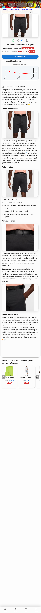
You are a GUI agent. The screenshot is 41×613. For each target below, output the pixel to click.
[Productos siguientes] (37, 377)
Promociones (21, 5)
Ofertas (11, 5)
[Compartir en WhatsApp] (13, 40)
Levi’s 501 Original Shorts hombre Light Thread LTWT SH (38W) (26, 378)
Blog (30, 5)
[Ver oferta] (20, 26)
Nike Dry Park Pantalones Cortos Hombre (9, 378)
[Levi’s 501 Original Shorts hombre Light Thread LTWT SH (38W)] (26, 371)
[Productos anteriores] (4, 377)
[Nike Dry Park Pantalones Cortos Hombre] (9, 371)
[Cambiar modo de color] (38, 5)
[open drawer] (2, 5)
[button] (5, 10)
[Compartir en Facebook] (22, 40)
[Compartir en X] (18, 40)
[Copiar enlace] (27, 40)
